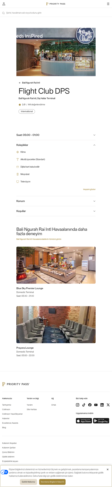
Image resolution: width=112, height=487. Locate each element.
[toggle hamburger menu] (108, 3)
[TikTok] (83, 405)
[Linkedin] (102, 405)
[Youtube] (96, 405)
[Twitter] (108, 405)
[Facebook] (90, 405)
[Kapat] (108, 469)
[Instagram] (77, 405)
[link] (84, 421)
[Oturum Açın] (3, 3)
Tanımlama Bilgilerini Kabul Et (52, 482)
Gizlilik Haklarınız (28, 482)
